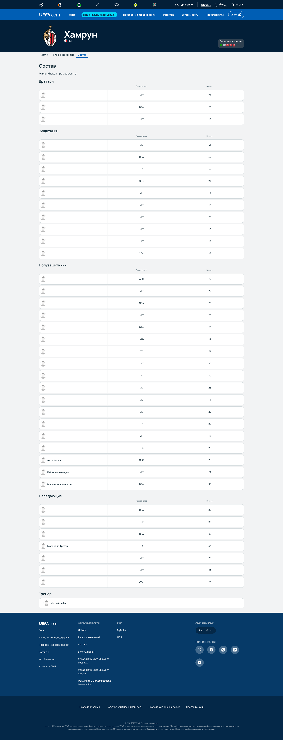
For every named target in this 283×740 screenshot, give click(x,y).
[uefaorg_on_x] (199, 653)
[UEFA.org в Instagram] (223, 653)
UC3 (119, 637)
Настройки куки (195, 706)
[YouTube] (199, 665)
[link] (72, 15)
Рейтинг (82, 644)
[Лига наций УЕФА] (154, 4)
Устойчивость (47, 659)
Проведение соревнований (54, 644)
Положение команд (63, 55)
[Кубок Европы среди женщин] (135, 4)
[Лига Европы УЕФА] (60, 4)
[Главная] (48, 623)
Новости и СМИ (47, 666)
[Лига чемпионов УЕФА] (41, 4)
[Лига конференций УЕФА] (79, 4)
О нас (42, 630)
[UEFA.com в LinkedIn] (235, 653)
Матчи (44, 55)
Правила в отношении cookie (164, 706)
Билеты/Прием (86, 651)
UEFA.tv (82, 630)
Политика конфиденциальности (124, 706)
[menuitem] (72, 15)
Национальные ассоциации (54, 637)
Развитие (44, 652)
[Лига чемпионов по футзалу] (98, 4)
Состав (82, 55)
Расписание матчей (89, 637)
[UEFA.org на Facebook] (211, 653)
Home (49, 14)
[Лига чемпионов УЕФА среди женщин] (116, 4)
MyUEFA (121, 630)
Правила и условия (89, 706)
